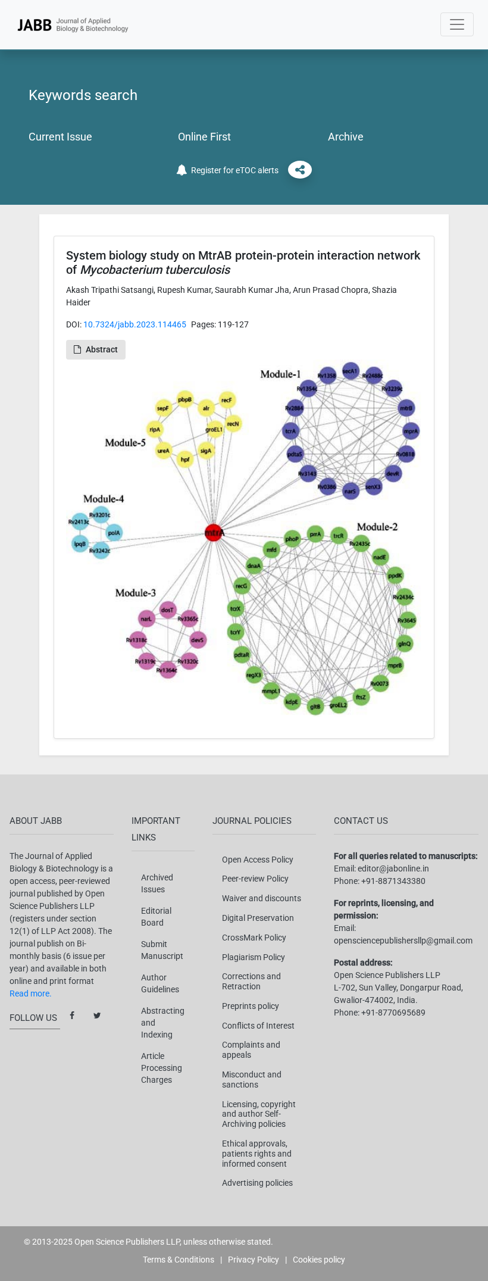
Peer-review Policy (255, 878)
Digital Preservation (258, 918)
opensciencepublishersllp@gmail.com (403, 940)
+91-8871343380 (393, 881)
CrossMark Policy (254, 937)
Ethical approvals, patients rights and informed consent (257, 1153)
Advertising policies (257, 1183)
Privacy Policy (253, 1259)
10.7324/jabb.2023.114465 (134, 324)
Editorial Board (156, 916)
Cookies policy (319, 1259)
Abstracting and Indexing (162, 1022)
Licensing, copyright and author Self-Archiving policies (259, 1114)
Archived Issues (157, 883)
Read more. (31, 993)
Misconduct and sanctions (251, 1079)
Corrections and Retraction (251, 981)
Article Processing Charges (161, 1068)
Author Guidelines (160, 983)
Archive (346, 136)
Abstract (102, 349)
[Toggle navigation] (457, 24)
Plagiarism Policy (253, 957)
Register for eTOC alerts (233, 170)
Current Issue (60, 136)
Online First (204, 136)
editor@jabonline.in (393, 868)
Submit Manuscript (162, 950)
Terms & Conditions (178, 1259)
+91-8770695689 (393, 1012)
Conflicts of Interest (258, 1025)
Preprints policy (250, 1006)
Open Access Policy (257, 859)
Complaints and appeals (251, 1050)
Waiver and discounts (261, 898)
